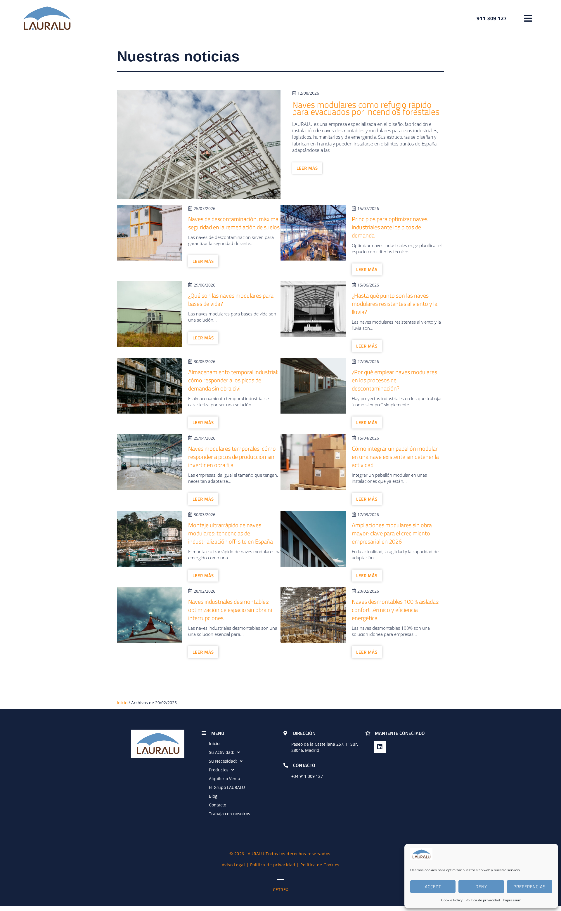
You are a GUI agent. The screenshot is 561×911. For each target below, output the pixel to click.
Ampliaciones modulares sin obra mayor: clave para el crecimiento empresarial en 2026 (392, 533)
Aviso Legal (233, 864)
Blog (213, 796)
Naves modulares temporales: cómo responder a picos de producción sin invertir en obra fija (232, 456)
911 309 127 (311, 776)
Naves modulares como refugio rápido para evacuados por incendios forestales (365, 108)
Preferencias (529, 886)
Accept (433, 886)
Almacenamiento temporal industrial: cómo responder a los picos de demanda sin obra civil (233, 380)
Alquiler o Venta (224, 778)
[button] (528, 18)
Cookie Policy (452, 900)
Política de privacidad (482, 900)
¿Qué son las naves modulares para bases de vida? (230, 299)
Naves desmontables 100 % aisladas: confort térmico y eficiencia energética (395, 609)
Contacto (217, 805)
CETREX (280, 889)
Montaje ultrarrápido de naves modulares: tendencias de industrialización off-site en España (230, 533)
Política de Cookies (320, 864)
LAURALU (254, 853)
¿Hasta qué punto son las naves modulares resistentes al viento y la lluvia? (394, 303)
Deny (481, 886)
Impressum (512, 900)
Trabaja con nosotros (229, 813)
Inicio (122, 702)
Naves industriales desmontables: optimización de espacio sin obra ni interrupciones (230, 609)
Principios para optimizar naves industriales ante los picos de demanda (389, 227)
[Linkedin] (380, 747)
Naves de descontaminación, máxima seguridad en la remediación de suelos (234, 223)
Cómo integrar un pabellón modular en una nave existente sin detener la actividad (395, 456)
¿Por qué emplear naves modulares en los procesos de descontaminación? (394, 380)
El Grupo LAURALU (227, 787)
